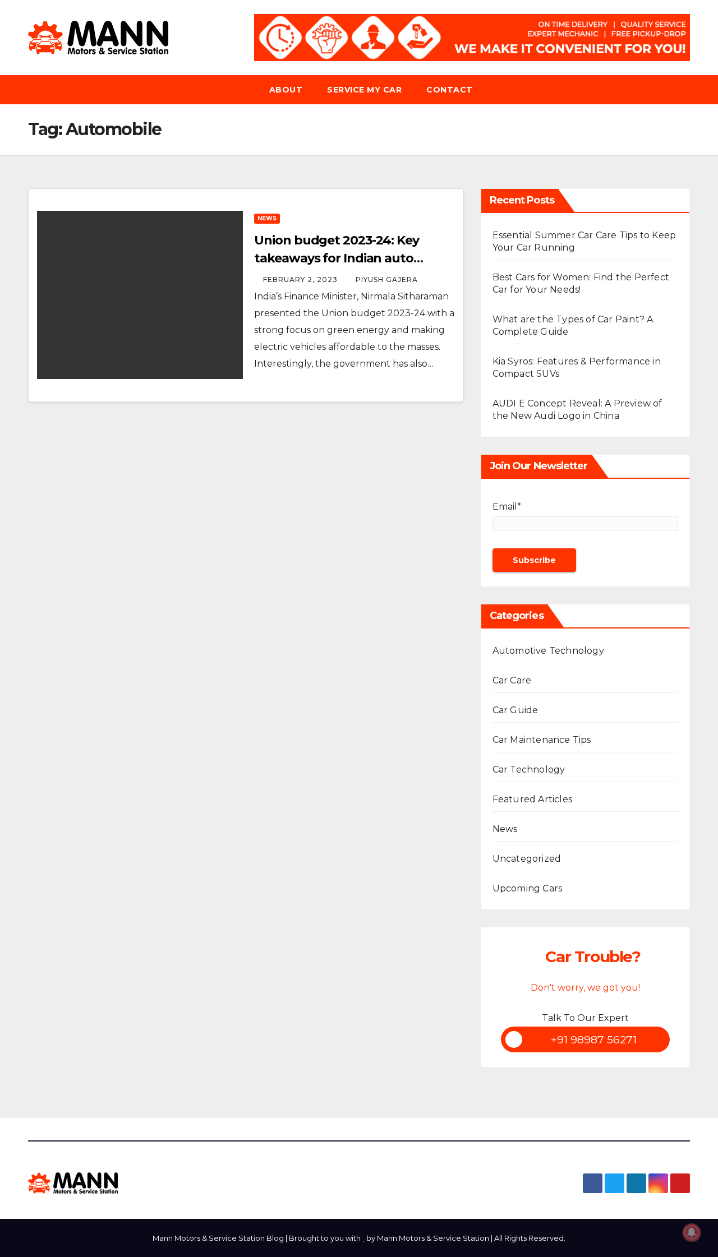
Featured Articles (532, 799)
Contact (449, 90)
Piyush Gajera (387, 279)
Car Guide (515, 710)
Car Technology (529, 769)
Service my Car (364, 90)
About (286, 90)
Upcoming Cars (528, 888)
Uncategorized (527, 858)
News (267, 218)
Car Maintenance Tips (542, 739)
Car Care (512, 680)
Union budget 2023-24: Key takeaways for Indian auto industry (336, 258)
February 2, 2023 (301, 279)
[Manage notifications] (692, 1232)
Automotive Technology (548, 650)
